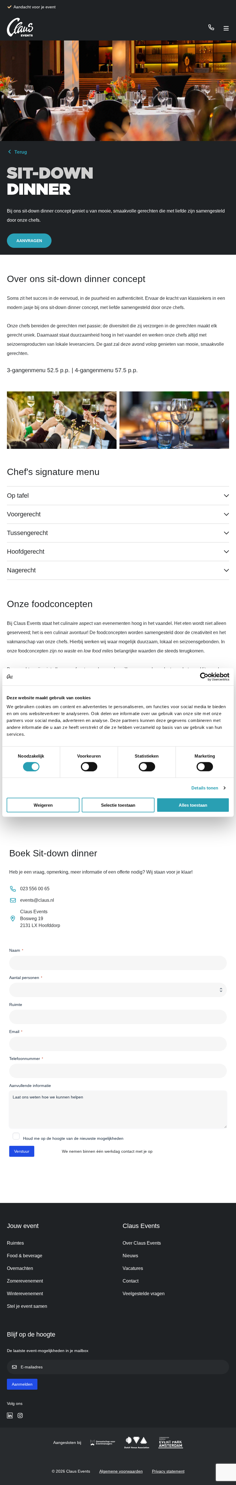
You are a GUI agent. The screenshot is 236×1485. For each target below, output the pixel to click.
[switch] (89, 766)
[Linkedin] (10, 1415)
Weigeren (43, 805)
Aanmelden (22, 1384)
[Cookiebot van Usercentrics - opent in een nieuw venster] (204, 676)
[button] (13, 420)
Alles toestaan (193, 805)
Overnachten (20, 1268)
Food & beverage (24, 1255)
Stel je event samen (27, 1306)
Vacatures (133, 1268)
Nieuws (130, 1255)
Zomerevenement (25, 1281)
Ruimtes (15, 1243)
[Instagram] (20, 1415)
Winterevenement (25, 1293)
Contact (130, 1281)
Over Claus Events (142, 1243)
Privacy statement (168, 1471)
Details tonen (204, 787)
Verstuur (21, 1151)
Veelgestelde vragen (144, 1293)
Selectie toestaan (118, 805)
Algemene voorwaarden (121, 1471)
